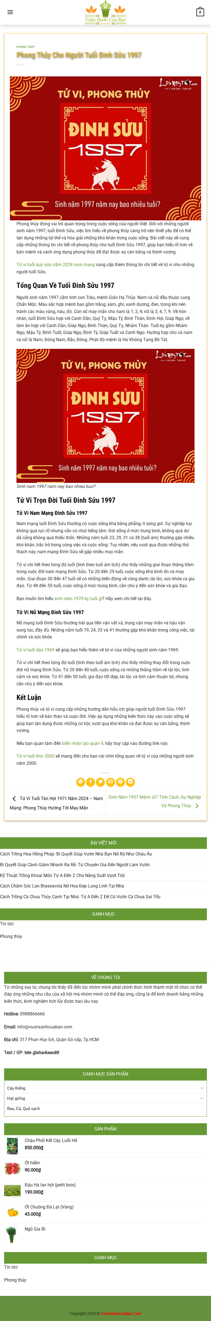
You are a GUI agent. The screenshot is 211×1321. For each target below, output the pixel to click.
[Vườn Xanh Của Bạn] (105, 12)
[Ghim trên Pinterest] (120, 782)
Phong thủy (25, 47)
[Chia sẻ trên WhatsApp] (80, 782)
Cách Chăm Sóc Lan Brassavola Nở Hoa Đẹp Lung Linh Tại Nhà (62, 886)
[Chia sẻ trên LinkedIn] (130, 782)
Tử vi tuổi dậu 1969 (35, 650)
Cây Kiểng (16, 1088)
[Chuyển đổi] (202, 1088)
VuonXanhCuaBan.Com (121, 1313)
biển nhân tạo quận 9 (82, 743)
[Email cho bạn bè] (110, 782)
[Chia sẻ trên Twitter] (100, 782)
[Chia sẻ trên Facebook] (90, 782)
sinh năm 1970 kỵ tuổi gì (78, 598)
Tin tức (7, 923)
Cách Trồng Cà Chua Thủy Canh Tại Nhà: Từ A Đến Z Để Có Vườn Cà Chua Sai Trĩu (80, 896)
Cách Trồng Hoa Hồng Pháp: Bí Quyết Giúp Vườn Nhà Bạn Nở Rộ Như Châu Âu (76, 854)
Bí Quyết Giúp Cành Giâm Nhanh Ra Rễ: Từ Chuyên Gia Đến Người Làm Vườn (75, 864)
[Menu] (10, 12)
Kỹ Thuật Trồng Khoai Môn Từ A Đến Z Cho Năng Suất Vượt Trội (62, 875)
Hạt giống (16, 1098)
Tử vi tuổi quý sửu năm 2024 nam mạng (55, 264)
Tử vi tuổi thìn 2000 (35, 756)
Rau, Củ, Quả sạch (23, 1108)
